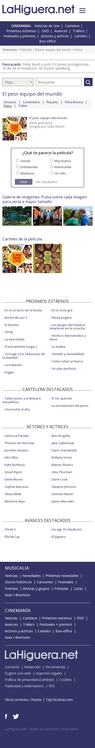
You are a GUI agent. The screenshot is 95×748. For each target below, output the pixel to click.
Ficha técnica (74, 102)
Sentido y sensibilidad (68, 354)
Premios (11, 588)
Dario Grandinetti (64, 450)
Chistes (36, 699)
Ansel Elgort (13, 472)
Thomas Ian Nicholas (20, 443)
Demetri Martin (62, 494)
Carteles (80, 36)
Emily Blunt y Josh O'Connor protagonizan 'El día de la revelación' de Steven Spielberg (45, 66)
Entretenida (29, 167)
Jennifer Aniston (16, 450)
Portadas (61, 588)
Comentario (31, 102)
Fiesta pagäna (62, 317)
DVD (45, 31)
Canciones (45, 582)
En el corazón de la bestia (23, 310)
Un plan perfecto (64, 368)
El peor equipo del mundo (53, 50)
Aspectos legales (49, 673)
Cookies (65, 679)
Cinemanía (9, 50)
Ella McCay (12, 536)
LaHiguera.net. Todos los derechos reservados (41, 729)
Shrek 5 (10, 529)
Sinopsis (10, 102)
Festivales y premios (19, 36)
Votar (24, 182)
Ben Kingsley (61, 435)
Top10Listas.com (59, 699)
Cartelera (72, 25)
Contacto (12, 667)
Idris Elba (11, 457)
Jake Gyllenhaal (63, 443)
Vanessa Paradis (17, 435)
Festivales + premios (55, 624)
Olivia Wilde (13, 494)
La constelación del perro (70, 405)
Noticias (11, 575)
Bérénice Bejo (15, 501)
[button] (82, 10)
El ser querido (62, 398)
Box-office (47, 41)
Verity (9, 332)
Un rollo (60, 173)
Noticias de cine (47, 25)
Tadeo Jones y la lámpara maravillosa (21, 400)
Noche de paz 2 (16, 317)
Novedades (32, 575)
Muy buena (62, 161)
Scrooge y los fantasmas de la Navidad (23, 356)
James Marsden (63, 501)
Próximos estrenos (21, 31)
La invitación (13, 365)
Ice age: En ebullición (67, 529)
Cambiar (46, 679)
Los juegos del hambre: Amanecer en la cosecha (67, 327)
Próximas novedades (62, 575)
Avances (60, 31)
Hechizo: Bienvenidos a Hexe (67, 337)
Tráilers (79, 31)
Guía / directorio (17, 595)
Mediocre (27, 173)
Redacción (32, 667)
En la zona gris (62, 310)
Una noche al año (17, 409)
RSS (52, 686)
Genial (25, 161)
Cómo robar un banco (67, 361)
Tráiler (23, 105)
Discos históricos (18, 582)
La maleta (58, 346)
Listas (78, 588)
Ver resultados (46, 182)
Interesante (62, 167)
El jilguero (59, 536)
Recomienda (55, 667)
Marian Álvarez (62, 464)
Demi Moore (14, 479)
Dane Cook (60, 479)
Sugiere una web (18, 673)
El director (12, 325)
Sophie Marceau (16, 486)
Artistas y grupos (36, 588)
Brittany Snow (62, 457)
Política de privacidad (21, 679)
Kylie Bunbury (15, 464)
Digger (9, 372)
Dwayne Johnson (64, 486)
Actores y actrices (55, 36)
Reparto (52, 102)
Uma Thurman (62, 472)
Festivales (66, 582)
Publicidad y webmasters (24, 686)
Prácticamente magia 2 (21, 346)
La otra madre (15, 339)
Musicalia (17, 568)
